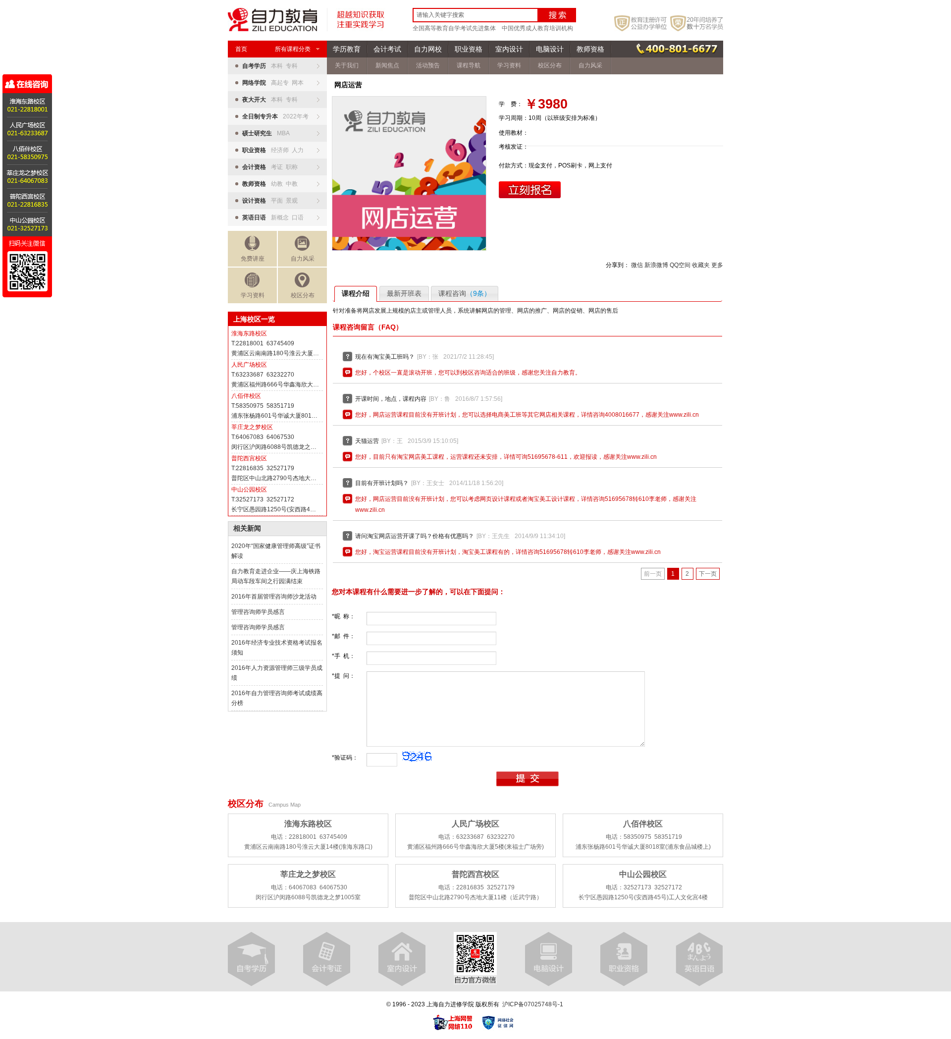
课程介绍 (356, 293)
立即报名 (530, 189)
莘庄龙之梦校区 (252, 427)
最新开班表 (404, 293)
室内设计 (509, 49)
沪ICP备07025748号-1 (532, 1004)
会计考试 (387, 49)
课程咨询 (464, 293)
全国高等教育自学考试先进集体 (454, 28)
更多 (717, 265)
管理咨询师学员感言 (258, 611)
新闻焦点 (387, 65)
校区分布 (303, 295)
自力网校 (428, 49)
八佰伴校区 (246, 395)
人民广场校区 (249, 364)
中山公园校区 (249, 489)
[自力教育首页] (272, 29)
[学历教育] (251, 959)
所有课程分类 (293, 49)
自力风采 (303, 258)
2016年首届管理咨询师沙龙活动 (274, 596)
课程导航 (468, 65)
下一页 (708, 573)
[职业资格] (623, 959)
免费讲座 (252, 258)
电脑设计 (550, 49)
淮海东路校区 (249, 333)
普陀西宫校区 (249, 458)
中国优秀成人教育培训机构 (537, 28)
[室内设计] (401, 959)
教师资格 (590, 49)
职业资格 (468, 49)
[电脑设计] (548, 959)
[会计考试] (326, 959)
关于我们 (347, 65)
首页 (241, 49)
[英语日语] (699, 959)
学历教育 (347, 49)
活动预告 (428, 65)
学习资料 (252, 295)
